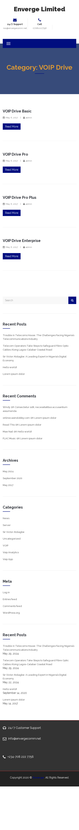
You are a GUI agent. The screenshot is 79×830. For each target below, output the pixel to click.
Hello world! (10, 367)
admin (29, 117)
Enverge (38, 777)
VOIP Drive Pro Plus (19, 197)
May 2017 (8, 485)
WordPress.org (11, 612)
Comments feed (12, 606)
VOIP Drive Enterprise (22, 240)
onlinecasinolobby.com (16, 417)
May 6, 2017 (12, 117)
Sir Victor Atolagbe (13, 532)
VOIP (5, 545)
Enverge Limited (39, 9)
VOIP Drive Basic (17, 111)
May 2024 (8, 471)
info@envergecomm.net (24, 738)
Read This (9, 424)
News (6, 518)
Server (7, 525)
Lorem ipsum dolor (14, 374)
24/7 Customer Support (24, 728)
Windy (6, 407)
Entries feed (10, 599)
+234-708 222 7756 (21, 756)
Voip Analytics (11, 552)
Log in (6, 592)
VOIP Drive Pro (15, 154)
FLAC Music (9, 438)
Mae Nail (8, 431)
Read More (11, 126)
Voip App (8, 559)
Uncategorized (12, 538)
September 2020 (12, 478)
